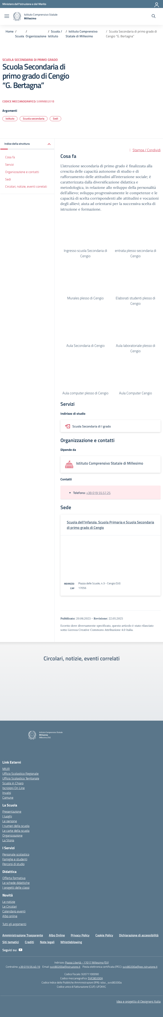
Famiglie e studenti (14, 859)
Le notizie (8, 901)
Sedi (55, 118)
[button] (27, 144)
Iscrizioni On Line (13, 788)
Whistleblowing (71, 942)
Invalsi (6, 792)
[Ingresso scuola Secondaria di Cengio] (85, 232)
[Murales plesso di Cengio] (85, 280)
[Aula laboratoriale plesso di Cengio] (135, 327)
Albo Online (57, 935)
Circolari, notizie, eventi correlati (26, 186)
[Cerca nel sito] (153, 16)
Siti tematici (10, 942)
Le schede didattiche (16, 882)
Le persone (9, 821)
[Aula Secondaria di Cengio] (85, 327)
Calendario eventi (13, 911)
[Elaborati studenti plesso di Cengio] (135, 280)
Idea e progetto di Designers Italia (138, 1001)
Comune (7, 797)
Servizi (9, 164)
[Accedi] (157, 4)
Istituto (10, 118)
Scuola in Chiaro (12, 783)
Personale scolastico (15, 854)
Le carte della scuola (15, 830)
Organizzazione (12, 835)
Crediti (29, 942)
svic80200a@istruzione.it (65, 967)
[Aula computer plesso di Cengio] (85, 375)
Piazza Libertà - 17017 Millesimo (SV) (87, 962)
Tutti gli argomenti (14, 924)
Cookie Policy (104, 935)
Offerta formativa (13, 878)
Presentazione (11, 811)
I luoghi (7, 816)
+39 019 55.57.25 (98, 492)
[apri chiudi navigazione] (6, 16)
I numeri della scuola (15, 825)
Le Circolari (9, 906)
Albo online (9, 916)
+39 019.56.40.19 (29, 967)
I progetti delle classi (15, 887)
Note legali (47, 942)
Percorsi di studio (13, 864)
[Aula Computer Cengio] (135, 375)
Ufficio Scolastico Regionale (20, 773)
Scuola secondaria (33, 118)
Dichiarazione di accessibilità (138, 935)
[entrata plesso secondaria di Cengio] (135, 232)
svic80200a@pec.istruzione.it (140, 967)
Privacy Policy (80, 935)
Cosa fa (10, 157)
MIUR (6, 768)
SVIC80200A (95, 978)
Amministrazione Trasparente (22, 935)
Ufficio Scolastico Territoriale (20, 778)
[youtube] (20, 950)
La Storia (8, 840)
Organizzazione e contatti (22, 171)
